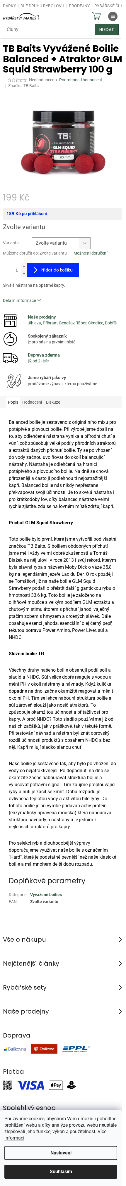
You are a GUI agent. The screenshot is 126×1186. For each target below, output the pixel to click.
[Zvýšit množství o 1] (24, 266)
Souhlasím (61, 1171)
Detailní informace (19, 300)
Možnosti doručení (90, 253)
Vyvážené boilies (46, 894)
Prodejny (79, 6)
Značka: (23, 85)
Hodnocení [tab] (32, 402)
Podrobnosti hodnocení (80, 79)
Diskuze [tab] (53, 402)
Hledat (106, 29)
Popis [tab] (13, 402)
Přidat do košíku (57, 270)
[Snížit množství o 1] (24, 273)
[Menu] (113, 16)
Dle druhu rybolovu (42, 6)
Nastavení (60, 1153)
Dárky (9, 6)
